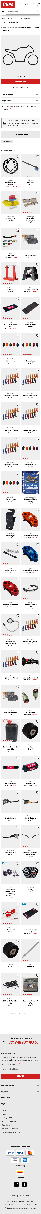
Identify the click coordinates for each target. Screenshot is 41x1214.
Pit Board (30, 889)
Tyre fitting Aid (10, 536)
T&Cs (4, 1114)
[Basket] (38, 4)
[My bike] (26, 4)
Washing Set (10, 219)
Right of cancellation (9, 1121)
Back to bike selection (10, 22)
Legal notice (6, 1110)
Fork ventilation (30, 712)
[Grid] (33, 150)
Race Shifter (11, 255)
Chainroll (30, 747)
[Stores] (20, 4)
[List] (37, 150)
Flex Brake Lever (10, 818)
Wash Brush (30, 182)
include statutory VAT (20, 1202)
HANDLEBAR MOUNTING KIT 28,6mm (10, 891)
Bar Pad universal (10, 783)
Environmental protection (11, 1132)
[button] (37, 11)
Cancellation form (8, 1125)
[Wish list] (32, 4)
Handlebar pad (30, 783)
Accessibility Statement (10, 1129)
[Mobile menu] (3, 11)
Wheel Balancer (11, 290)
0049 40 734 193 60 (23, 1042)
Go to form (15, 125)
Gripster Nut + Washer (11, 395)
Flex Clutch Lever (10, 852)
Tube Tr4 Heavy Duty (30, 255)
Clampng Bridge (11, 361)
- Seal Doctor (10, 930)
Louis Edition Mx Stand (30, 290)
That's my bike (20, 82)
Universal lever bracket (30, 536)
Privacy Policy (7, 1118)
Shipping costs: (9, 1204)
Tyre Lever (30, 966)
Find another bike (19, 87)
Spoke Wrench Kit (10, 570)
